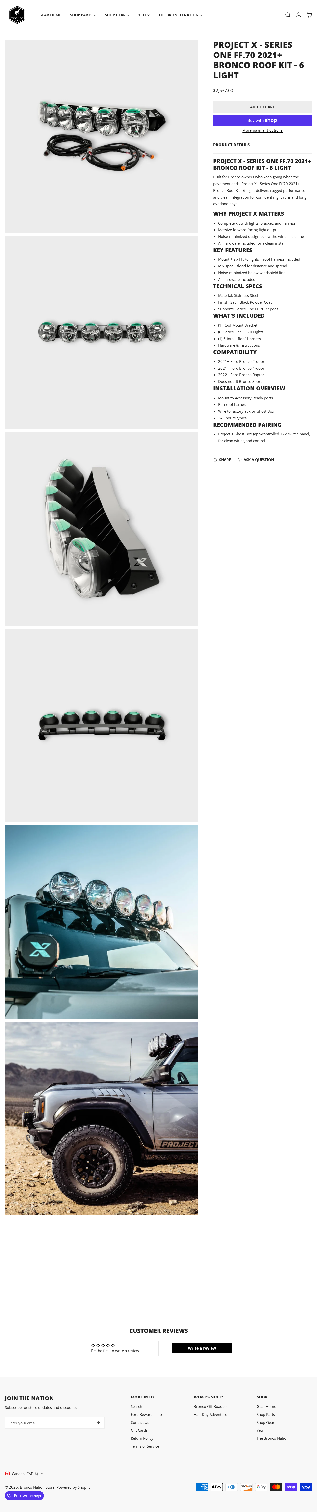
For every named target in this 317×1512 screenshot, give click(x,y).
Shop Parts (266, 1414)
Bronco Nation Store (37, 1487)
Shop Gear (265, 1422)
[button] (309, 14)
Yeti (260, 1430)
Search (136, 1406)
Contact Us (140, 1422)
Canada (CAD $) (25, 1473)
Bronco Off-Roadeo (210, 1406)
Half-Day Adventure (210, 1414)
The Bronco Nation (273, 1438)
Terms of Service (145, 1446)
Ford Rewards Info (146, 1414)
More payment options (262, 130)
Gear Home (266, 1406)
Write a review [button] (202, 1348)
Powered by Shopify (73, 1487)
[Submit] (98, 1422)
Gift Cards (139, 1430)
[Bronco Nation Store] (17, 15)
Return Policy (142, 1438)
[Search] (287, 14)
